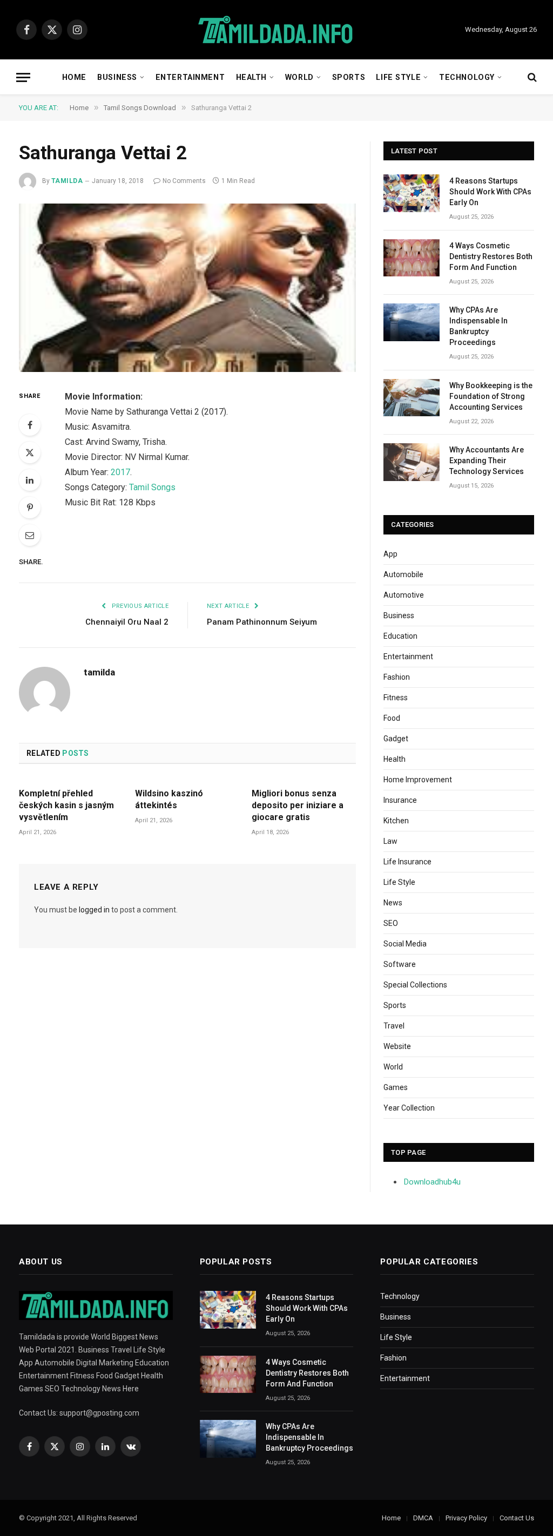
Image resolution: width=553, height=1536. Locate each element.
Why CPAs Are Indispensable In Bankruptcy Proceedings (478, 326)
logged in (94, 909)
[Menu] (23, 77)
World (299, 77)
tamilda (67, 181)
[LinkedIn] (30, 480)
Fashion (396, 677)
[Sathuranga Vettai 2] (187, 288)
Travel (393, 1025)
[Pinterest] (30, 507)
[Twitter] (30, 452)
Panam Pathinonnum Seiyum (262, 622)
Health (251, 77)
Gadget (395, 738)
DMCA (423, 1518)
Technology (467, 77)
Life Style (398, 77)
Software (399, 964)
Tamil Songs (152, 487)
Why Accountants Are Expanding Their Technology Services (486, 460)
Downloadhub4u (432, 1182)
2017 (120, 472)
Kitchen (396, 820)
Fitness (395, 697)
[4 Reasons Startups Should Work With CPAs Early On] (411, 193)
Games (395, 1087)
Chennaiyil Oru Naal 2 (126, 622)
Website (397, 1046)
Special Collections (415, 984)
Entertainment (190, 77)
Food (391, 718)
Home (74, 77)
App (390, 554)
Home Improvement (417, 779)
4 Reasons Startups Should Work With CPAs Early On (490, 192)
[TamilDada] (276, 30)
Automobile (403, 574)
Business (117, 77)
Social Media (405, 943)
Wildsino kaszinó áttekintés (169, 799)
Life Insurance (407, 861)
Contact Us (517, 1518)
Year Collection (409, 1108)
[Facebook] (30, 425)
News (392, 902)
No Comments (184, 181)
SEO (390, 923)
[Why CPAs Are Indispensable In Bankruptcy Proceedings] (411, 322)
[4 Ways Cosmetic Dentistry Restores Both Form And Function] (411, 257)
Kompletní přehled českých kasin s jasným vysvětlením (66, 805)
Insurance (400, 800)
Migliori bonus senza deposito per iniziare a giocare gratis (297, 805)
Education (400, 636)
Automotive (403, 595)
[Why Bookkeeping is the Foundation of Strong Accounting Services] (411, 397)
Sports (348, 77)
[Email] (30, 535)
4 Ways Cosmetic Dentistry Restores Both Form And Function (490, 256)
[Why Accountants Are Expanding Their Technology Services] (411, 462)
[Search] (531, 77)
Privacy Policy (466, 1518)
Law (390, 841)
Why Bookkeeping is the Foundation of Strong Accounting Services (490, 396)
